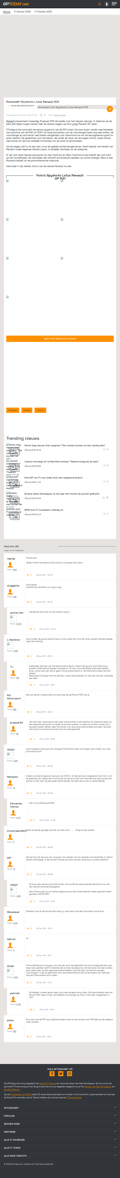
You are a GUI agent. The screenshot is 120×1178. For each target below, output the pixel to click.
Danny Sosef (60, 115)
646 (14, 596)
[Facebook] (52, 1073)
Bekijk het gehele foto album (60, 339)
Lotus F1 (40, 410)
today (16, 3)
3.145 (15, 923)
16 (14, 869)
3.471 (18, 817)
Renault (10, 121)
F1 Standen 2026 (43, 11)
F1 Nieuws (12, 410)
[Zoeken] (99, 4)
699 (14, 709)
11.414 (18, 1004)
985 (14, 1031)
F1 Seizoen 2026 (22, 11)
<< (20, 105)
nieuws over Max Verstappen (98, 1086)
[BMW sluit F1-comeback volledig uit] (14, 512)
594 (15, 569)
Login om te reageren (14, 550)
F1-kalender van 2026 (20, 1094)
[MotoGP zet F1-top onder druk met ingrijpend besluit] (14, 482)
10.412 (18, 623)
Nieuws (6, 11)
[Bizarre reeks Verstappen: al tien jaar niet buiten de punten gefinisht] (14, 501)
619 (17, 678)
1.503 (15, 977)
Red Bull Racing (12, 1089)
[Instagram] (69, 1073)
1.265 (15, 760)
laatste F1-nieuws (47, 1083)
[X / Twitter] (60, 1073)
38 (17, 733)
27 (14, 788)
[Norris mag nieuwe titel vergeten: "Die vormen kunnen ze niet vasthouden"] (14, 453)
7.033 (15, 651)
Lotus (75, 123)
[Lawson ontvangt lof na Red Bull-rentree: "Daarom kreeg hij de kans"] (14, 469)
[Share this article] (110, 109)
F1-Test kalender (74, 1097)
